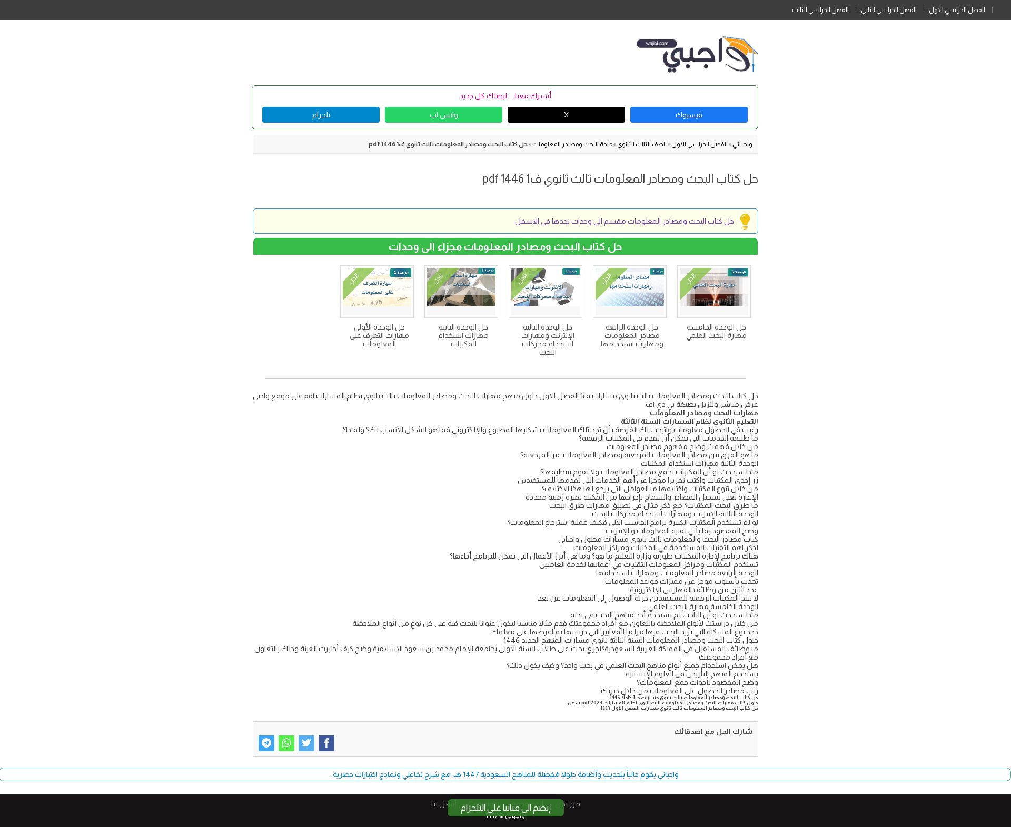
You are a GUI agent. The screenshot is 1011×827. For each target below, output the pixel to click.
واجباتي (742, 144)
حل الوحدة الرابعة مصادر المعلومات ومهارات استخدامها (632, 335)
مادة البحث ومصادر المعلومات (572, 144)
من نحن (567, 804)
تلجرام (321, 115)
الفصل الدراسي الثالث (820, 10)
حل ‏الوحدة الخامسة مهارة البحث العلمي (716, 331)
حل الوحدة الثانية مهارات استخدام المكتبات (463, 335)
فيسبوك (689, 115)
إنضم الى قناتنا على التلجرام (506, 808)
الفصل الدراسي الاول (957, 10)
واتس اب (444, 115)
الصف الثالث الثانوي (642, 144)
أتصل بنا (444, 804)
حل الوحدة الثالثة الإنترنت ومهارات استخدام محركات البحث (547, 339)
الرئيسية (1001, 8)
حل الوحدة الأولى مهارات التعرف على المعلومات (379, 335)
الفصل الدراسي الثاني (889, 10)
